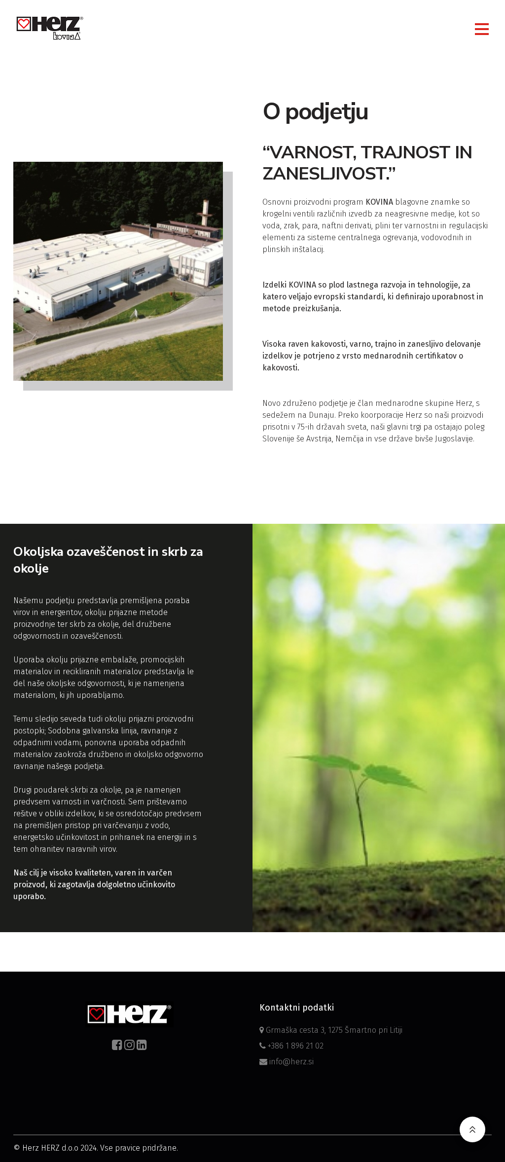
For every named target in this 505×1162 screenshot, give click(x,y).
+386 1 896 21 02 (295, 1046)
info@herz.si (290, 1061)
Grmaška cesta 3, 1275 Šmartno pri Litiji (333, 1030)
